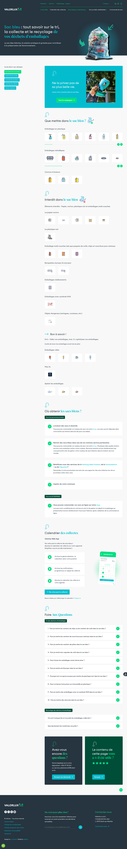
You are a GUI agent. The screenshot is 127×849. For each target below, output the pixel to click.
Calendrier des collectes (11, 84)
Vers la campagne (65, 100)
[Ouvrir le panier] (115, 4)
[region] (84, 425)
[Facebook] (5, 812)
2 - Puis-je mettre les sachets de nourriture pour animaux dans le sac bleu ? (75, 636)
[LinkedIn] (11, 812)
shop (94, 429)
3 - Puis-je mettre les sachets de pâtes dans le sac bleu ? (68, 644)
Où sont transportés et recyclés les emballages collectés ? (69, 718)
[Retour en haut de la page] (121, 790)
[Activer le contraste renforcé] (121, 4)
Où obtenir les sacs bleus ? (12, 79)
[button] (118, 144)
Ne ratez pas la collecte (58, 592)
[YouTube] (14, 812)
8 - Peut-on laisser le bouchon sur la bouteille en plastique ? (69, 684)
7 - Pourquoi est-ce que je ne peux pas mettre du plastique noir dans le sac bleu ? (77, 676)
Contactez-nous (101, 826)
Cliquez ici (77, 598)
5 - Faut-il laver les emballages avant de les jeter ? (66, 660)
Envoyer (97, 777)
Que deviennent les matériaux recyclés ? (63, 726)
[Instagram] (8, 812)
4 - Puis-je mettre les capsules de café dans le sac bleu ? (68, 652)
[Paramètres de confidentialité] (3, 846)
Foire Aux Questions (10, 88)
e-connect (14, 839)
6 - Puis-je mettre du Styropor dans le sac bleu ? (65, 668)
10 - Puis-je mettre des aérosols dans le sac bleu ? (66, 700)
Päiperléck (63, 467)
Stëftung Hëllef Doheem (91, 464)
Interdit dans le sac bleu (11, 75)
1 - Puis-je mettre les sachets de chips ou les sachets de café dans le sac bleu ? (77, 628)
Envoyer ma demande (62, 777)
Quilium (25, 839)
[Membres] (47, 4)
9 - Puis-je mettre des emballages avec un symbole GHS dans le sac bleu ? (75, 692)
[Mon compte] (118, 4)
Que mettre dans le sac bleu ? (12, 71)
